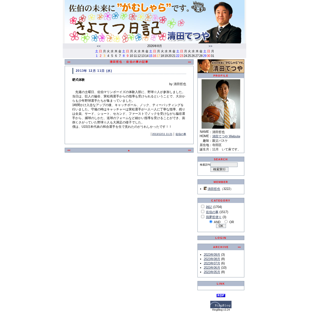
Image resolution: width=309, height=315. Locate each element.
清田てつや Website (226, 136)
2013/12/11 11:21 (162, 134)
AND (217, 222)
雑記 (209, 207)
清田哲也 (214, 189)
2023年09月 (212, 254)
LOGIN (221, 237)
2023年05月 (212, 272)
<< (99, 46)
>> (210, 46)
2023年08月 (212, 259)
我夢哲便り (214, 217)
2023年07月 (212, 263)
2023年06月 (212, 267)
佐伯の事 (181, 134)
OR (231, 222)
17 (158, 56)
